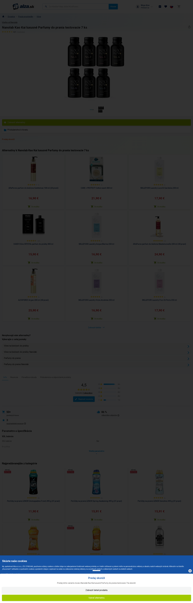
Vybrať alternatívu (96, 598)
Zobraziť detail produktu (96, 590)
